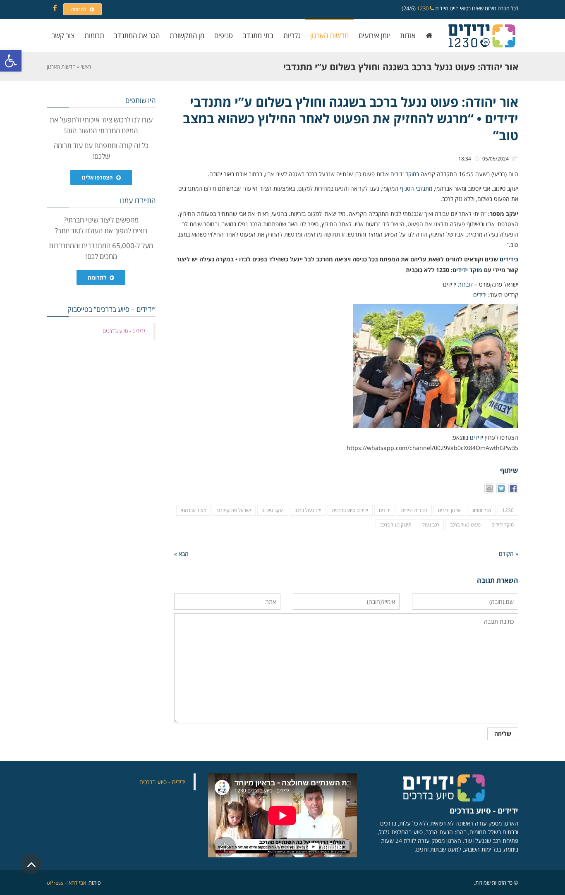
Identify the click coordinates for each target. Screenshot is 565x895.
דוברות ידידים (458, 284)
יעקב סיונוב (273, 510)
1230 (423, 8)
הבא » (181, 554)
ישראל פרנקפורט (234, 510)
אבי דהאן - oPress (66, 882)
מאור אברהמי (193, 510)
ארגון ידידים (449, 510)
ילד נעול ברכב (307, 510)
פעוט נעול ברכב (465, 524)
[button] (11, 61)
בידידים (509, 259)
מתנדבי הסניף (416, 188)
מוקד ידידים (467, 270)
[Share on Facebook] (513, 488)
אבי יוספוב (481, 510)
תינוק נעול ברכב (396, 524)
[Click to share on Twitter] (501, 488)
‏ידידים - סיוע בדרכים (124, 331)
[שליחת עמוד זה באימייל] (489, 488)
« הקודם (508, 554)
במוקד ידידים (404, 174)
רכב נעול (430, 524)
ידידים (479, 295)
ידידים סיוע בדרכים (350, 510)
